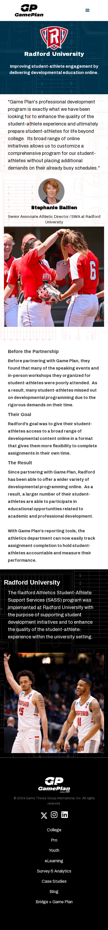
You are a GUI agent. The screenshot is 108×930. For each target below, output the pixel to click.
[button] (87, 10)
